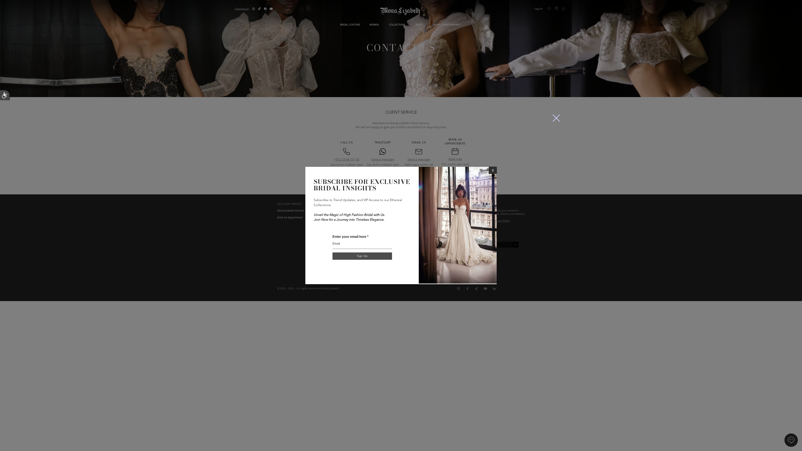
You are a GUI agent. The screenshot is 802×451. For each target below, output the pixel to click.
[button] (556, 118)
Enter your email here (349, 236)
